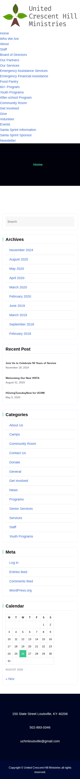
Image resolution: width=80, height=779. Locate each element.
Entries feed (18, 572)
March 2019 (18, 315)
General (15, 471)
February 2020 (20, 296)
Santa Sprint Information (18, 130)
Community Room (13, 103)
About (4, 44)
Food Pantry (9, 81)
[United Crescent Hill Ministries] (40, 15)
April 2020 (16, 278)
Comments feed (21, 581)
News (13, 490)
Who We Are (9, 39)
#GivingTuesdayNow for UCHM (25, 392)
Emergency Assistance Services (24, 71)
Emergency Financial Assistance (24, 76)
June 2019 (17, 306)
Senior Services (21, 509)
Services (15, 518)
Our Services (9, 65)
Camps (14, 434)
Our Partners (9, 60)
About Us (16, 425)
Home (4, 33)
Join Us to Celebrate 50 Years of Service (31, 363)
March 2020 (18, 287)
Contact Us (17, 453)
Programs (16, 499)
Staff (3, 49)
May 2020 (16, 269)
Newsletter (8, 140)
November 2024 (21, 250)
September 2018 (21, 324)
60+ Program (10, 87)
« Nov (10, 679)
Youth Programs (12, 92)
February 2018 (20, 334)
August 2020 (18, 259)
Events (5, 124)
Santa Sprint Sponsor (16, 135)
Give (3, 114)
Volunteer (7, 119)
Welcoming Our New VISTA (22, 377)
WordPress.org (20, 590)
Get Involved (9, 108)
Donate (14, 462)
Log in (13, 563)
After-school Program (16, 97)
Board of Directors (13, 55)
